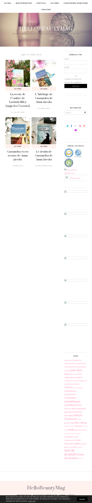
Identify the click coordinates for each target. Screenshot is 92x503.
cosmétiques (72, 401)
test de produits (70, 452)
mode (71, 429)
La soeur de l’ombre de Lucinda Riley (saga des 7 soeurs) (18, 100)
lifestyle (78, 426)
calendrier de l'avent (71, 381)
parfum (77, 430)
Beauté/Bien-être (24, 3)
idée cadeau (80, 422)
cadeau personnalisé (73, 377)
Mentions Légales (24, 495)
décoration (67, 409)
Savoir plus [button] (32, 501)
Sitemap (62, 495)
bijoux (67, 374)
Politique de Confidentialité (45, 495)
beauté (79, 367)
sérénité (80, 447)
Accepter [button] (82, 499)
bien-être (76, 370)
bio (71, 374)
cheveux (68, 387)
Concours (46, 9)
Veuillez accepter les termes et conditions (73, 80)
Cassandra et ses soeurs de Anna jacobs (17, 155)
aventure (72, 367)
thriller (81, 458)
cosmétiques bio (73, 405)
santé (77, 443)
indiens (66, 426)
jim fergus (72, 426)
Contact (71, 495)
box (80, 374)
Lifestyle (40, 3)
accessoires (68, 360)
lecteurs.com (75, 178)
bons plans (75, 374)
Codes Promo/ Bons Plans (76, 3)
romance (68, 436)
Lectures (54, 3)
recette (83, 430)
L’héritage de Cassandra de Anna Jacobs (44, 98)
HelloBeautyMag (46, 28)
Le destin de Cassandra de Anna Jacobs (44, 155)
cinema (75, 387)
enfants (80, 419)
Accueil (7, 3)
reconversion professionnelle (72, 433)
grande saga (69, 423)
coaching (80, 387)
